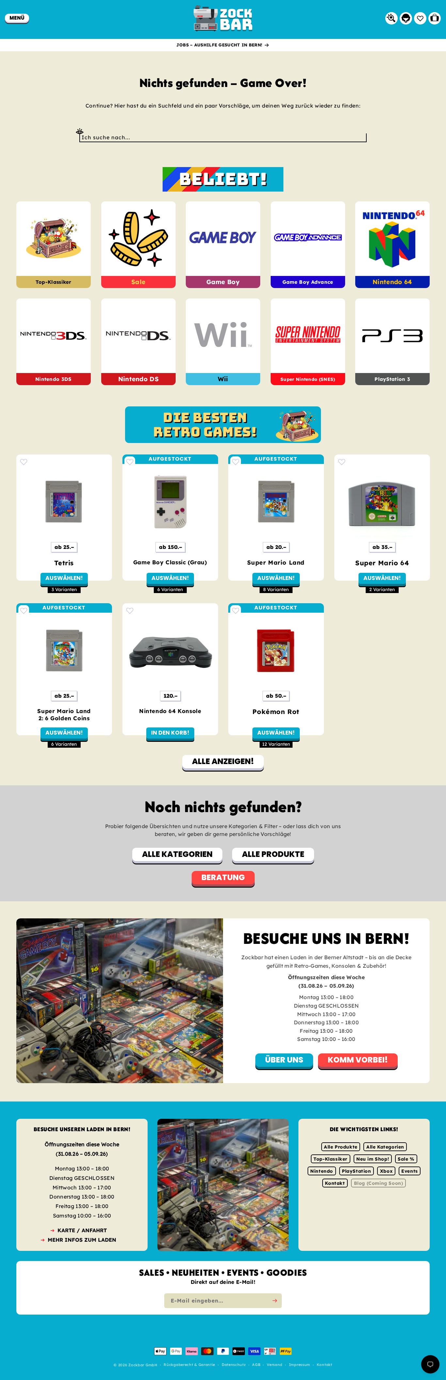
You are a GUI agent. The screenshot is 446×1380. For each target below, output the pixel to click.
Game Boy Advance (307, 282)
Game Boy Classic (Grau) (170, 561)
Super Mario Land (276, 562)
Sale (138, 282)
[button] (17, 18)
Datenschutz (234, 1365)
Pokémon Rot (275, 711)
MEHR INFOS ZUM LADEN (82, 1239)
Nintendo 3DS (53, 379)
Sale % (406, 1159)
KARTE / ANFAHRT (82, 1230)
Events (409, 1171)
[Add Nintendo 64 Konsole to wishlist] (129, 610)
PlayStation (356, 1171)
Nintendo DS (138, 379)
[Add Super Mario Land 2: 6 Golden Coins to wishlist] (23, 610)
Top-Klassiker (54, 282)
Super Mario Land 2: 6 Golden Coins (64, 714)
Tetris (64, 562)
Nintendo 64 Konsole (170, 710)
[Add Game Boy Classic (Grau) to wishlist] (129, 461)
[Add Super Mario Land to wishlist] (235, 461)
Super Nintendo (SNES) (307, 379)
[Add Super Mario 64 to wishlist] (341, 461)
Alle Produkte (341, 1147)
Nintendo (321, 1171)
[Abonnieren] (274, 1300)
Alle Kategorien (385, 1147)
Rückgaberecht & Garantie (189, 1365)
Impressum (299, 1365)
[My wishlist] (420, 18)
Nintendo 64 (392, 282)
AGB (256, 1365)
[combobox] (223, 137)
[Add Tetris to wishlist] (23, 461)
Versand (274, 1365)
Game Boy (223, 282)
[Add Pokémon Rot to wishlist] (235, 610)
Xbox (386, 1171)
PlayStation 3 (392, 379)
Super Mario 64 (382, 562)
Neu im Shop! (372, 1159)
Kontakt (335, 1183)
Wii (223, 379)
